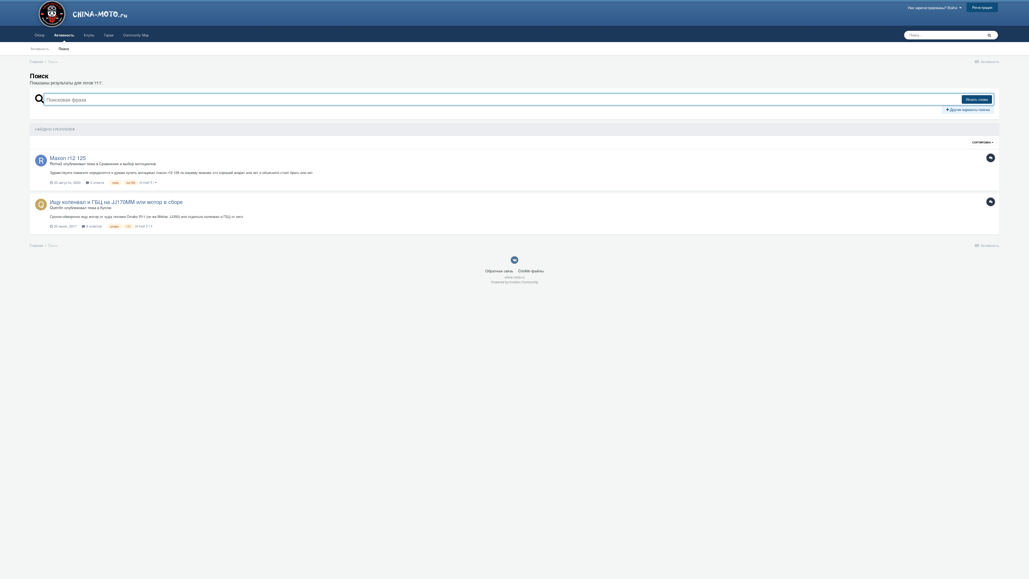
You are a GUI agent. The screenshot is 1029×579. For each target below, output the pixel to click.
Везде (971, 35)
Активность (64, 35)
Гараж (109, 35)
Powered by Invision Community (514, 282)
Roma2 (56, 163)
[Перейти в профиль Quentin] (41, 204)
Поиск (64, 48)
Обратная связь (499, 270)
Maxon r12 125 (68, 158)
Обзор (39, 35)
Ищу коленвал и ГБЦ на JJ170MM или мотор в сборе (116, 202)
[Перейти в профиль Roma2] (41, 160)
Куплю (105, 207)
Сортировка (982, 142)
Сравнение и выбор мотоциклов (127, 163)
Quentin (56, 207)
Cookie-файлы (531, 270)
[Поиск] (989, 35)
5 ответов (93, 226)
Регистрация (982, 7)
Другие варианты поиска (969, 109)
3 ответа (96, 182)
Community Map (136, 35)
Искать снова (977, 99)
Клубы (89, 35)
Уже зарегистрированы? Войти (933, 7)
